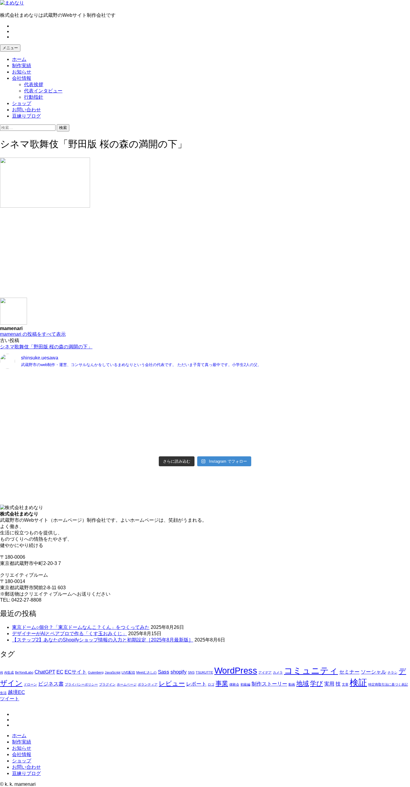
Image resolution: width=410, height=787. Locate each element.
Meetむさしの (146, 672)
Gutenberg (96, 672)
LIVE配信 (128, 672)
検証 (358, 682)
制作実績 (21, 65)
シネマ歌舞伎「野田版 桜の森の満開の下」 (46, 346)
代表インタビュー (43, 90)
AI (1, 672)
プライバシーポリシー (81, 684)
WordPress (235, 670)
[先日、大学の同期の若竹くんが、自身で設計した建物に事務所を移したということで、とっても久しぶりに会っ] (308, 391)
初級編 (245, 684)
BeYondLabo (24, 672)
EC (59, 672)
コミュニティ (311, 670)
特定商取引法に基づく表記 (388, 684)
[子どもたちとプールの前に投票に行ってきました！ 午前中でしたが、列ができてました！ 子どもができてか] (308, 441)
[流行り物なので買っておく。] (101, 379)
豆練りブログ (26, 116)
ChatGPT (45, 672)
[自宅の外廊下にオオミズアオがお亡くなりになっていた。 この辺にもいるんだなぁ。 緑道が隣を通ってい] (101, 441)
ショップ (21, 103)
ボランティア (148, 684)
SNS (191, 672)
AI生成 (9, 672)
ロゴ (211, 684)
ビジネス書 (51, 684)
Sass (163, 672)
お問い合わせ (26, 109)
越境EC (16, 692)
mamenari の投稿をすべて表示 (33, 334)
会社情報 (21, 78)
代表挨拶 (33, 84)
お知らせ (21, 71)
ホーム (19, 59)
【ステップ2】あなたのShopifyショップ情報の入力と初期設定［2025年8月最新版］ (102, 639)
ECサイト (76, 672)
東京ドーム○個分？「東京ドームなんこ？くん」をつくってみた (80, 627)
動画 (291, 684)
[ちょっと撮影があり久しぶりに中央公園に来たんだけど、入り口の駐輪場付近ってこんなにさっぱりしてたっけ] (101, 419)
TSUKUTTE (204, 672)
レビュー (172, 683)
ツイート (9, 698)
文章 (345, 684)
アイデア (265, 672)
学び (316, 683)
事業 (222, 683)
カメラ (278, 672)
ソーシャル (373, 672)
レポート (196, 684)
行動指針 (33, 97)
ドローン (30, 684)
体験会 (234, 684)
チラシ (392, 672)
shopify (178, 672)
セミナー (349, 672)
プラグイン (107, 684)
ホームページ (127, 684)
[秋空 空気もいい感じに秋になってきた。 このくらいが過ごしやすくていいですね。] (308, 413)
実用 (329, 684)
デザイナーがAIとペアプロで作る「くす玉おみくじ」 (69, 633)
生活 (3, 693)
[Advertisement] (180, 256)
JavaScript (112, 672)
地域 (302, 683)
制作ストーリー (269, 684)
